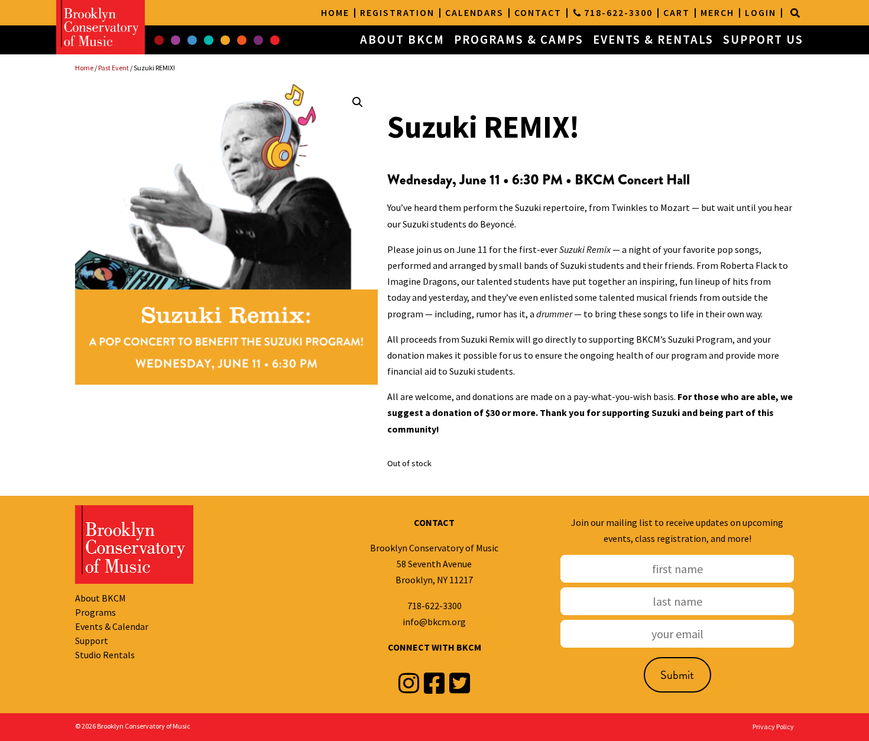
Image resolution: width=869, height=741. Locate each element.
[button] (159, 40)
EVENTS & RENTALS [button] (653, 40)
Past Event (113, 67)
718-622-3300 (434, 606)
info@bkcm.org (434, 622)
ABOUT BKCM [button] (402, 40)
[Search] (795, 13)
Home (84, 67)
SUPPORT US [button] (763, 40)
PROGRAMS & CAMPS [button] (518, 40)
